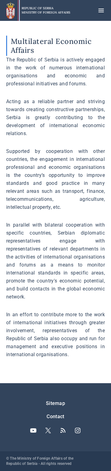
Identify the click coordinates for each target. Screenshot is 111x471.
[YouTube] (33, 430)
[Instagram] (77, 430)
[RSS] (63, 430)
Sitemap (55, 403)
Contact (55, 416)
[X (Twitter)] (48, 430)
